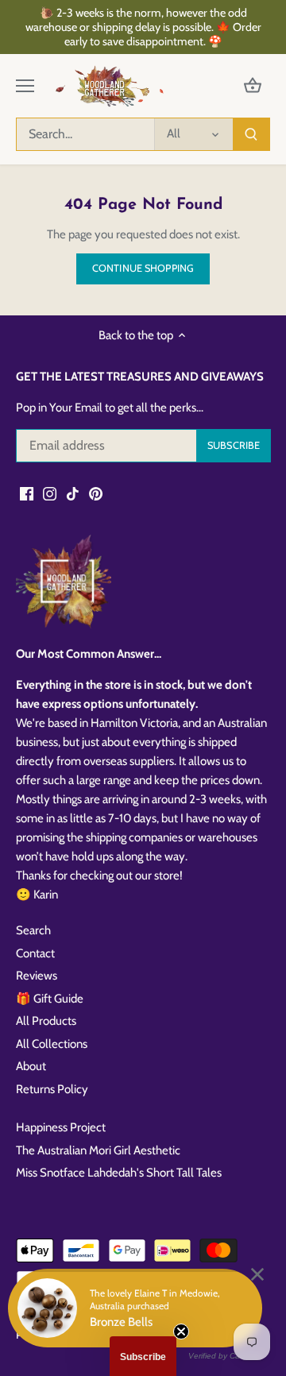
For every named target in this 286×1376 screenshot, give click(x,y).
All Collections (51, 1044)
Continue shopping (143, 268)
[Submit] (251, 134)
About (31, 1066)
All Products (46, 1021)
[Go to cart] (252, 86)
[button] (143, 1356)
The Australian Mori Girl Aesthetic (98, 1150)
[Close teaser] (181, 1331)
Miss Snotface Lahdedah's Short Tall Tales (119, 1172)
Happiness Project (61, 1127)
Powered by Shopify (62, 1334)
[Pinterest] (95, 493)
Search (33, 930)
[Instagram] (49, 493)
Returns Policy (52, 1089)
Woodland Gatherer (144, 1319)
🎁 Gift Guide (49, 998)
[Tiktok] (72, 493)
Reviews (36, 975)
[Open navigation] (25, 85)
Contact (35, 953)
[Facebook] (26, 493)
